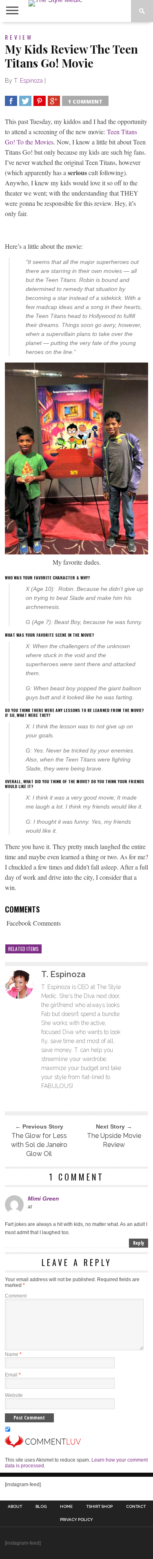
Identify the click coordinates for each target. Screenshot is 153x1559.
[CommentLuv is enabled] (43, 1446)
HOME (66, 1507)
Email (13, 1375)
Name (13, 1354)
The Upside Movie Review (114, 1140)
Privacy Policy (76, 1520)
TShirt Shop (99, 1507)
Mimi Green (43, 1198)
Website (14, 1395)
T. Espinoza (28, 80)
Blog (41, 1507)
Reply (138, 1242)
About (15, 1507)
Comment (16, 1296)
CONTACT (136, 1507)
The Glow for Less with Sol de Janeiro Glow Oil (39, 1145)
